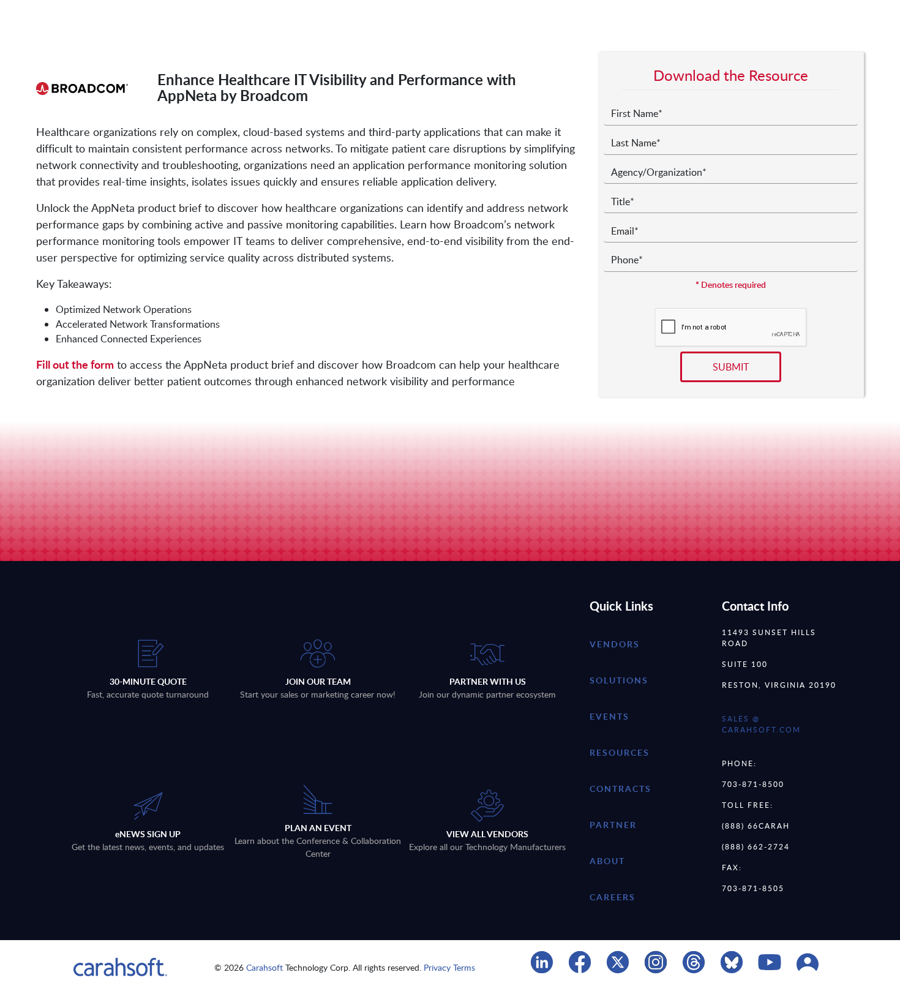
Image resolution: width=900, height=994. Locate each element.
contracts (620, 788)
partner (613, 824)
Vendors (615, 644)
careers (613, 897)
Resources (620, 752)
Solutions (619, 680)
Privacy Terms (449, 967)
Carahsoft (264, 967)
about (607, 861)
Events (609, 716)
